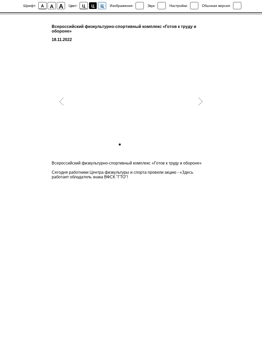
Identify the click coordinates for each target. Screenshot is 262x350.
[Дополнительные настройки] (194, 5)
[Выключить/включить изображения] (140, 5)
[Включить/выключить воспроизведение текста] (162, 5)
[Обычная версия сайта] (237, 5)
